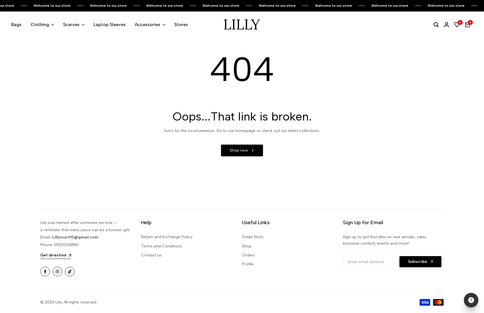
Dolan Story (252, 237)
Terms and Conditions (161, 246)
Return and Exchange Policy (166, 237)
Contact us (151, 255)
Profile (248, 264)
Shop (247, 246)
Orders (248, 255)
